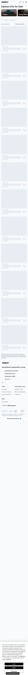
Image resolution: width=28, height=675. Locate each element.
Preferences (14, 671)
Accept (14, 664)
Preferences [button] (8, 659)
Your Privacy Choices (13, 418)
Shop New (4, 389)
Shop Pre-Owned (6, 392)
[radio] (3, 411)
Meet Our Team (19, 389)
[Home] (4, 2)
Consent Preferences (13, 673)
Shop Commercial (6, 394)
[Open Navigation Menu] (26, 2)
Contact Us (17, 394)
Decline (14, 667)
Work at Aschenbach (20, 392)
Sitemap (11, 411)
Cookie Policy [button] (22, 656)
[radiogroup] (5, 411)
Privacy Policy (15, 411)
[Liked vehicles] (20, 2)
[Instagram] (5, 382)
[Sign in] (23, 2)
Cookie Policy (22, 411)
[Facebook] (2, 382)
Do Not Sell (5, 401)
